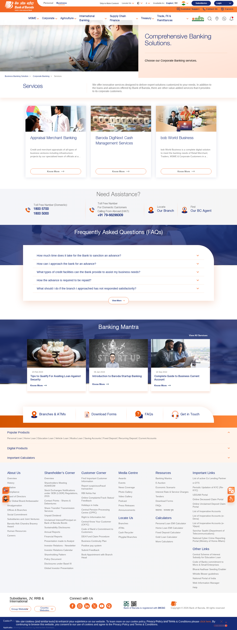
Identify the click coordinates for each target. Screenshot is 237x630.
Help (195, 587)
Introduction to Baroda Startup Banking (117, 376)
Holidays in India (89, 505)
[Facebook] (72, 606)
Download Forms (164, 501)
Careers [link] (229, 9)
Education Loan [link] (46, 438)
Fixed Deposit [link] (110, 438)
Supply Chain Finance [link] (118, 18)
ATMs (121, 528)
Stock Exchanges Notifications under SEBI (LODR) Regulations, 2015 (61, 493)
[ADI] (5, 498)
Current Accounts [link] (147, 438)
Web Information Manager (206, 583)
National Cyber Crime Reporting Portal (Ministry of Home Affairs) (209, 539)
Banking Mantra (164, 478)
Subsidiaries (201, 3)
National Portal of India (204, 578)
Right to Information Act (93, 517)
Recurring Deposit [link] (128, 438)
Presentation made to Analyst (59, 541)
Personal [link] (48, 3)
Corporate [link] (48, 18)
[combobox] (231, 490)
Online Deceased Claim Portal (208, 499)
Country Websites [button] (44, 609)
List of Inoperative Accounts (207, 511)
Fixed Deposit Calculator (168, 532)
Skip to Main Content (109, 3)
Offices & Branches (17, 510)
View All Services (198, 335)
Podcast (122, 501)
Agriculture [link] (67, 18)
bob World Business (177, 138)
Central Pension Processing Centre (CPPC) (95, 511)
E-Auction (160, 483)
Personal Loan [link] (14, 438)
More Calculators (164, 541)
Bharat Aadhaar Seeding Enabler (209, 569)
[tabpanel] (118, 438)
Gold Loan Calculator (166, 537)
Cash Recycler (125, 532)
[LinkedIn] (87, 606)
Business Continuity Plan (94, 541)
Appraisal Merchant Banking (53, 138)
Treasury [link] (146, 18)
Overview (12, 478)
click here (205, 621)
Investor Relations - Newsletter (60, 545)
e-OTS (196, 483)
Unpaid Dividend (52, 515)
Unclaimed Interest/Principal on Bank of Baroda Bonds (60, 521)
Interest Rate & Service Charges (172, 492)
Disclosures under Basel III (58, 563)
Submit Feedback (90, 550)
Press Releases (126, 505)
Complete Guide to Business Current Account (176, 378)
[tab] (118, 432)
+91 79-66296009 (110, 215)
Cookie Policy (9, 621)
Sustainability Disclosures (57, 527)
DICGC (161, 608)
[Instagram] (80, 606)
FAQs (158, 505)
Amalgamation (14, 505)
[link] (198, 18)
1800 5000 (41, 213)
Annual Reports (52, 532)
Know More (53, 171)
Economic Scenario (165, 487)
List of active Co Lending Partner (209, 478)
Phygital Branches (127, 537)
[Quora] (109, 606)
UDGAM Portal (200, 495)
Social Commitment (17, 514)
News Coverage (126, 487)
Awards (122, 478)
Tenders (160, 496)
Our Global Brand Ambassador (23, 501)
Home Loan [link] (30, 438)
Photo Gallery (125, 492)
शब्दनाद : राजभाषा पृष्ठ (164, 510)
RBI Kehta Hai (88, 493)
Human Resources (16, 531)
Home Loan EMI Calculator (169, 528)
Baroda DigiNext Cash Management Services (114, 141)
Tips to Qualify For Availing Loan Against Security (55, 378)
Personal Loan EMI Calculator (171, 523)
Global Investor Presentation (58, 568)
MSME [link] (32, 18)
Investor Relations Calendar (58, 550)
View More (117, 300)
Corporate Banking (41, 76)
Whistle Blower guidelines (206, 573)
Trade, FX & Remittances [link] (165, 18)
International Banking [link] (87, 18)
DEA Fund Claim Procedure (95, 536)
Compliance (13, 492)
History (10, 483)
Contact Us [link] (212, 9)
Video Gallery (125, 496)
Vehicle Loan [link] (61, 438)
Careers (11, 535)
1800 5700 (41, 209)
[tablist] (118, 445)
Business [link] (61, 3)
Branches (123, 523)
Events (121, 483)
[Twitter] (94, 606)
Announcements (126, 510)
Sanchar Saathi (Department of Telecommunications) (208, 532)
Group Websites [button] (19, 609)
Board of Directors (16, 496)
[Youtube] (101, 606)
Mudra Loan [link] (76, 438)
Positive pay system (91, 545)
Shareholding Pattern (55, 554)
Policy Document (52, 559)
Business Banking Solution (16, 76)
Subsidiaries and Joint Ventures (23, 519)
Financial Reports (53, 536)
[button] (210, 19)
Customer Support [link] (190, 9)
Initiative (11, 487)
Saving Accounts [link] (92, 438)
